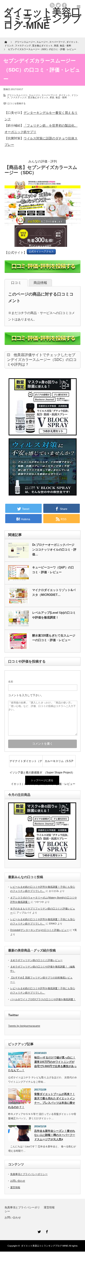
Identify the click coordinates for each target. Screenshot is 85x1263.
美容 (52, 97)
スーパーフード (49, 95)
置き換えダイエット (38, 97)
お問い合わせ (17, 1180)
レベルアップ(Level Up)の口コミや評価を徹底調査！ (54, 615)
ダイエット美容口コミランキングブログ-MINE (44, 1245)
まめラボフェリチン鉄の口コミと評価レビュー (36, 960)
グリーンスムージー (17, 95)
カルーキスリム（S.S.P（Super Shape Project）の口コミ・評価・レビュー (59, 763)
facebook (64, 5)
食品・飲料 (61, 97)
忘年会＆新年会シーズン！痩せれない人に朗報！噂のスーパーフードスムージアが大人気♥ (54, 1135)
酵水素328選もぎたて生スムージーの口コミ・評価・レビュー (53, 638)
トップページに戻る (42, 780)
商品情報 (40, 283)
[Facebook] (46, 1231)
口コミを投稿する (16, 103)
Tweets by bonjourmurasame (24, 1025)
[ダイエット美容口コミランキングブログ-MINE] (42, 19)
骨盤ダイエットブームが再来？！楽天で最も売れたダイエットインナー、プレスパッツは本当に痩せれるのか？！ (41, 1100)
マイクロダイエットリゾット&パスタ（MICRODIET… (53, 592)
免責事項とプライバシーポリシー (29, 1174)
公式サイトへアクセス (41, 251)
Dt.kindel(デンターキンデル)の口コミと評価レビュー (39, 930)
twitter (58, 5)
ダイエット (64, 95)
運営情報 (15, 1187)
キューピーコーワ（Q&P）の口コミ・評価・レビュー (53, 570)
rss (52, 5)
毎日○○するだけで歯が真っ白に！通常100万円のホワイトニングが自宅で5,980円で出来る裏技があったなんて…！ (42, 1064)
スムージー (34, 95)
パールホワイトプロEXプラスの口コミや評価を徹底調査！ (43, 999)
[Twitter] (38, 1231)
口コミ (16, 283)
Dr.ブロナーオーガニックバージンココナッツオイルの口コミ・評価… (54, 549)
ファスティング (19, 97)
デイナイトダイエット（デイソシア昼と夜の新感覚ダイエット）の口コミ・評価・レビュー (26, 763)
